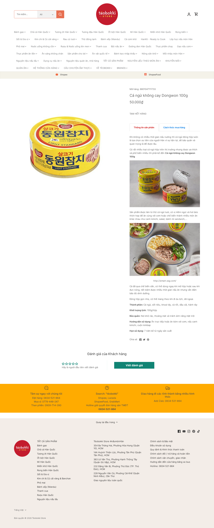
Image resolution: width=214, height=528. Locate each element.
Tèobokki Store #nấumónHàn (109, 441)
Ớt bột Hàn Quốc (46, 458)
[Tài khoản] (189, 14)
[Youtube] (184, 431)
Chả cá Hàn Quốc (46, 449)
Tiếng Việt (19, 510)
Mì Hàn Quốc (44, 462)
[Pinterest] (193, 431)
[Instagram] (188, 431)
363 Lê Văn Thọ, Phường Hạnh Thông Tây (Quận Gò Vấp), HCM (115, 461)
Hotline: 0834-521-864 (162, 466)
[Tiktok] (198, 431)
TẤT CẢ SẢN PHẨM (47, 441)
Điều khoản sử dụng (160, 445)
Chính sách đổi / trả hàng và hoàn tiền (170, 453)
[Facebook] (179, 431)
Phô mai (41, 482)
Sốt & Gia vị (43, 474)
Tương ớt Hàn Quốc (47, 453)
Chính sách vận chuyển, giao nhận (168, 458)
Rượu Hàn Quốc (45, 495)
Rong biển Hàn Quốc (48, 470)
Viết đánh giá (134, 365)
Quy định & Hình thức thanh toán (167, 449)
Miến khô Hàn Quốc (47, 466)
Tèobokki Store (39, 518)
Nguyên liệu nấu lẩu (47, 499)
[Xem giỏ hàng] (196, 14)
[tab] (144, 127)
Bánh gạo (42, 445)
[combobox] (25, 14)
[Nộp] (60, 14)
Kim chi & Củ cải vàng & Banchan (54, 478)
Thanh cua (42, 490)
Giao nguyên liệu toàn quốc (108, 480)
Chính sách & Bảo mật (161, 441)
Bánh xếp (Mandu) (46, 486)
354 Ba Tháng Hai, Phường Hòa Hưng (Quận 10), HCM (117, 447)
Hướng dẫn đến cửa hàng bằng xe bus (170, 462)
